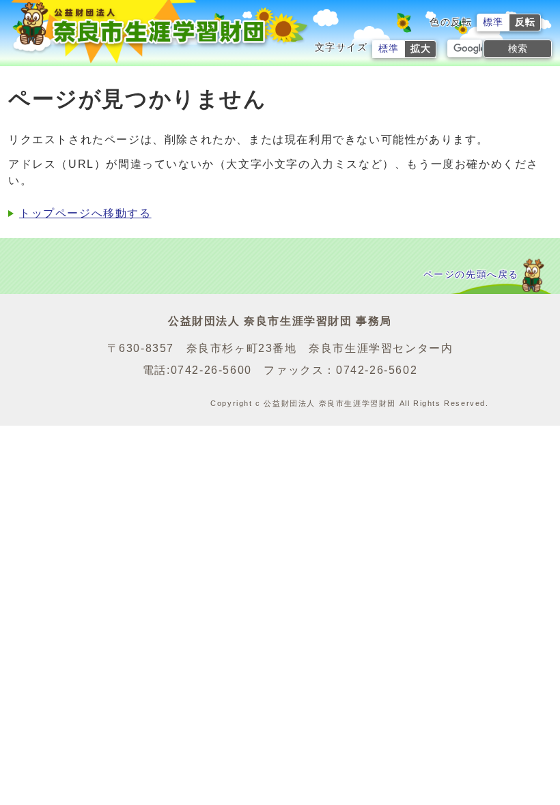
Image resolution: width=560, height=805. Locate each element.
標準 (493, 22)
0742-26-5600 (211, 370)
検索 (517, 48)
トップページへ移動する (85, 213)
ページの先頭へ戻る (471, 274)
